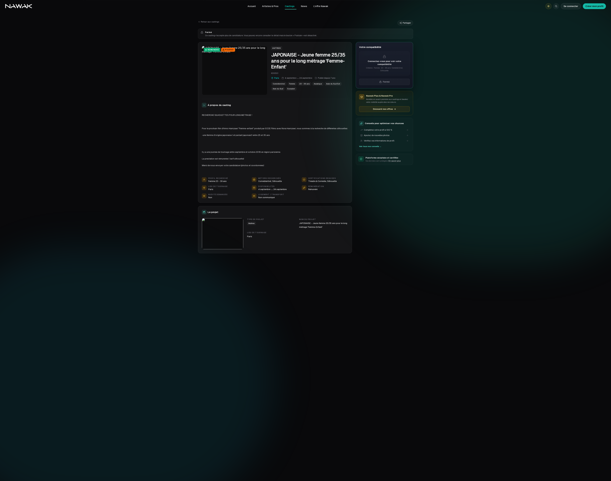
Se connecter (571, 6)
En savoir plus (395, 161)
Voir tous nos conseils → (370, 146)
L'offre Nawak (320, 6)
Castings (290, 6)
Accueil (252, 6)
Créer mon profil (594, 6)
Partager (407, 23)
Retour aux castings (210, 22)
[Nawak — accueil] (18, 6)
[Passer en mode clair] (548, 6)
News (304, 6)
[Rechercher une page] (556, 6)
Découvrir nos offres (383, 109)
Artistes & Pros (270, 6)
